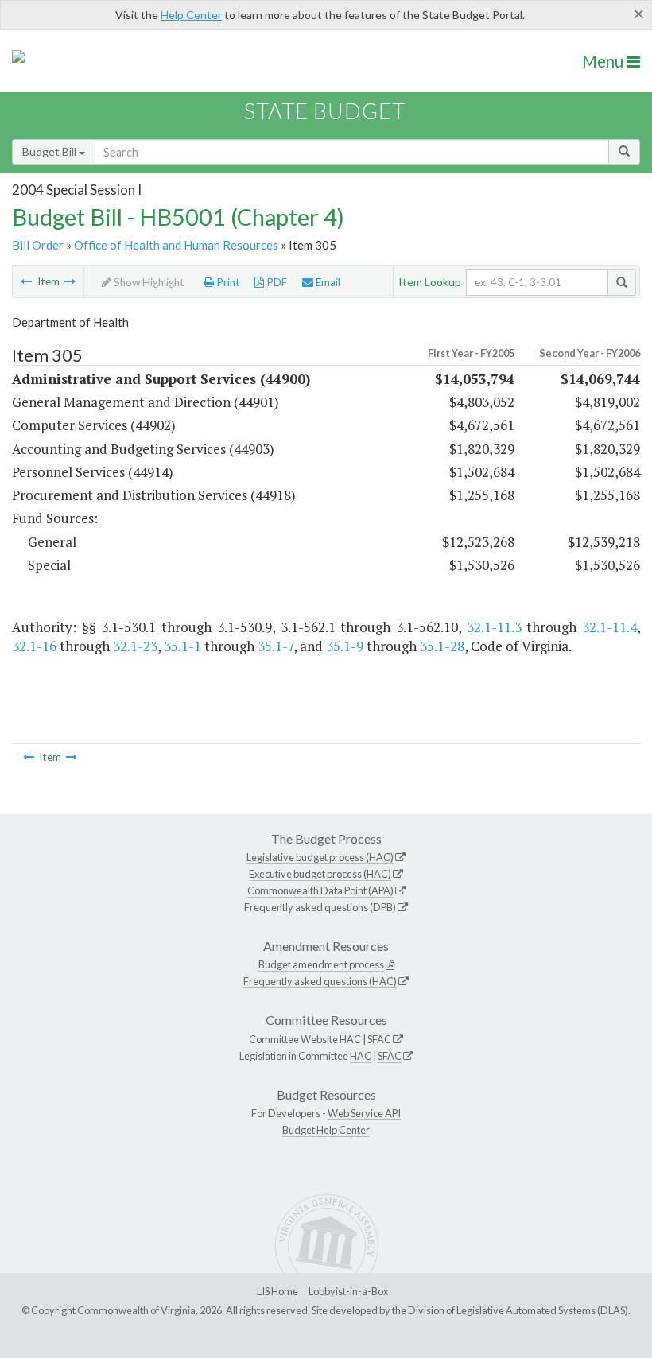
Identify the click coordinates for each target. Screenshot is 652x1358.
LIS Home (277, 1291)
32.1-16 (34, 646)
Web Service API (364, 1113)
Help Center (191, 14)
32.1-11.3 (494, 627)
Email (326, 282)
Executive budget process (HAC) (320, 873)
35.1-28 (442, 646)
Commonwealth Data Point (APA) (320, 890)
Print (227, 282)
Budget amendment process (321, 964)
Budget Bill (50, 151)
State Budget (325, 111)
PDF (275, 282)
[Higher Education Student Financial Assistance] (70, 281)
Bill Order (38, 245)
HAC (350, 1039)
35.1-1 (182, 646)
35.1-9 (344, 646)
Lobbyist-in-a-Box (348, 1291)
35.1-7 (275, 646)
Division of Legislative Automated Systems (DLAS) (518, 1310)
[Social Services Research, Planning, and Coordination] (26, 281)
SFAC (379, 1039)
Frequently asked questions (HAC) (320, 981)
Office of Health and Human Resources (176, 245)
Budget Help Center (326, 1129)
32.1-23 (135, 646)
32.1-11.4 (609, 627)
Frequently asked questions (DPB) (320, 907)
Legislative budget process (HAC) (320, 857)
